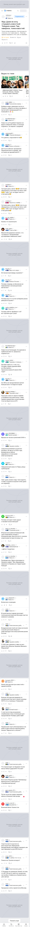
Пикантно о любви (14, 202)
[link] (12, 87)
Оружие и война (14, 446)
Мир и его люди (14, 270)
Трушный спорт (14, 393)
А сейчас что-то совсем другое (15, 858)
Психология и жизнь (15, 104)
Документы (12, 805)
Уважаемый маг (13, 546)
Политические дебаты (15, 625)
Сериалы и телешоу (15, 362)
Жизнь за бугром (14, 146)
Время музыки (12, 435)
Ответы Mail (12, 230)
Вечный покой (13, 709)
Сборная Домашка (14, 135)
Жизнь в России (14, 281)
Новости (10, 18)
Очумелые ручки (14, 530)
